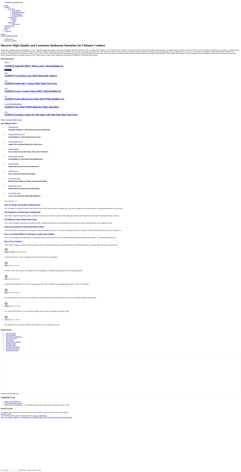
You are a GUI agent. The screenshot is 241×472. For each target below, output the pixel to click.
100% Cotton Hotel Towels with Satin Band (21, 173)
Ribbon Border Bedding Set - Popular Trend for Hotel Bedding (27, 181)
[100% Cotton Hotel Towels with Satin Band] (13, 171)
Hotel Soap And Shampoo (14, 337)
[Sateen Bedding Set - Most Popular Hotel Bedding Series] (16, 156)
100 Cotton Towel (11, 338)
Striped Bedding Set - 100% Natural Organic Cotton (24, 137)
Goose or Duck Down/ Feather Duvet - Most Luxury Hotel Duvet (28, 151)
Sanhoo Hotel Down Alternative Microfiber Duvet (23, 166)
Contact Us (8, 31)
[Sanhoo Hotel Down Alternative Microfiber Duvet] (13, 164)
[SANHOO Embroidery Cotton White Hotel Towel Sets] (6, 81)
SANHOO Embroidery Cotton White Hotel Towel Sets (31, 83)
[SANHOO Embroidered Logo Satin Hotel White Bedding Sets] (6, 96)
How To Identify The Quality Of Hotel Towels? (23, 205)
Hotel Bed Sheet (11, 345)
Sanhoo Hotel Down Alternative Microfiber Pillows (24, 188)
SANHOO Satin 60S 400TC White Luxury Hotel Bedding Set (34, 66)
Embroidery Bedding (18, 12)
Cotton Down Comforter (13, 342)
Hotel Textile (17, 417)
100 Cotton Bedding (7, 417)
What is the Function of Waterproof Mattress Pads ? (25, 227)
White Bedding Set (39, 417)
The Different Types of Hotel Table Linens (21, 219)
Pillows (14, 21)
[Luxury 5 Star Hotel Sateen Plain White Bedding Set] (14, 193)
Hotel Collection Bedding (64, 417)
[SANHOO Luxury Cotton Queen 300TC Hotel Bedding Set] (6, 88)
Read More (8, 70)
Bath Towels (16, 24)
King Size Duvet (11, 333)
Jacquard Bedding (17, 16)
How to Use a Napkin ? (13, 241)
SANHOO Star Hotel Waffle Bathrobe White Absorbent (32, 107)
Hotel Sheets (9, 340)
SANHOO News (10, 26)
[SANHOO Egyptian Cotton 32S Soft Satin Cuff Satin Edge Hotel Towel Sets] (6, 112)
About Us (7, 27)
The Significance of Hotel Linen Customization (22, 212)
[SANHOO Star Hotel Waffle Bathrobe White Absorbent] (13, 104)
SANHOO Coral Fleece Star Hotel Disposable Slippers (31, 75)
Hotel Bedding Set (27, 417)
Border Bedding (17, 14)
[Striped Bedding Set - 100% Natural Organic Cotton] (16, 134)
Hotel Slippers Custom (12, 348)
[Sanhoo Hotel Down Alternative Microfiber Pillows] (14, 186)
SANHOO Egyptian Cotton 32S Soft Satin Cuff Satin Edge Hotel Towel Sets (41, 114)
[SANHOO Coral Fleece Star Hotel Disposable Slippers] (6, 73)
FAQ (6, 29)
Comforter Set (12, 17)
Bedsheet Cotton (11, 343)
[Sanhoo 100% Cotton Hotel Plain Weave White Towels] (15, 142)
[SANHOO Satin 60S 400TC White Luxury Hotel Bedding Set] (7, 62)
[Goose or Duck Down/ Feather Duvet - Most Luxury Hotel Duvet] (13, 149)
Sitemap (35, 416)
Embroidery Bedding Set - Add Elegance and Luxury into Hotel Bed (29, 129)
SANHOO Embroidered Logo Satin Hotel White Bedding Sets (34, 99)
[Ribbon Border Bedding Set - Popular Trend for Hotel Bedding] (14, 178)
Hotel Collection (51, 417)
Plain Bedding (16, 10)
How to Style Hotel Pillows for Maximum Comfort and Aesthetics (30, 234)
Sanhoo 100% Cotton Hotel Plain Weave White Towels (25, 144)
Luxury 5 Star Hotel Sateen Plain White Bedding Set (24, 196)
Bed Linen (11, 9)
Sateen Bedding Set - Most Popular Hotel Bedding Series (25, 159)
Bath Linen (11, 22)
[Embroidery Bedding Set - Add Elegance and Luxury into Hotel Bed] (13, 127)
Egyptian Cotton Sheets (13, 347)
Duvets (14, 19)
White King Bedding (12, 350)
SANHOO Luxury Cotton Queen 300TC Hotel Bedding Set (33, 91)
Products (7, 7)
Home (6, 5)
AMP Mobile (43, 416)
